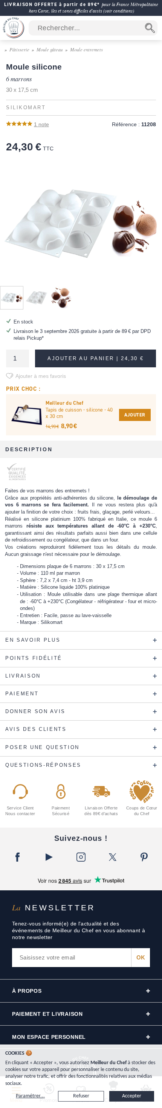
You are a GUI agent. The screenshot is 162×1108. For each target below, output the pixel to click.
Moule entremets (86, 49)
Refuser (81, 1096)
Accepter (131, 1096)
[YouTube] (49, 857)
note (41, 124)
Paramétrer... (30, 1096)
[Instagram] (81, 857)
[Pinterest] (144, 857)
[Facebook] (18, 857)
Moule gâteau (50, 49)
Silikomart (26, 107)
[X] (112, 857)
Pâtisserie (19, 49)
